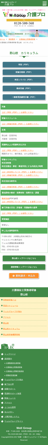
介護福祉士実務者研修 (27, 39)
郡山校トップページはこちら (24, 258)
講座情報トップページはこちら (24, 267)
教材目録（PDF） (24, 88)
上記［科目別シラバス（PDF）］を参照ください (22, 172)
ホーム (2, 39)
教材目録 (5, 198)
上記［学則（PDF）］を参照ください (18, 112)
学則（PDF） (24, 65)
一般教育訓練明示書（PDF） (24, 97)
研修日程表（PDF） (24, 72)
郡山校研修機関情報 (11, 335)
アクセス (7, 317)
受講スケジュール (10, 306)
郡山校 (6, 323)
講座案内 (12, 39)
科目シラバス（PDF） (24, 80)
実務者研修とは (9, 300)
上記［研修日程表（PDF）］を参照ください (20, 124)
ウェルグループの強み (12, 311)
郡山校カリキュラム (11, 329)
